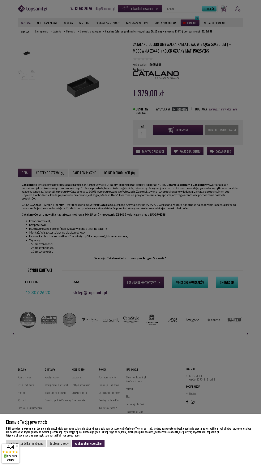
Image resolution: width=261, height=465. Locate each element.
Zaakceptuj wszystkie (88, 443)
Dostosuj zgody (59, 443)
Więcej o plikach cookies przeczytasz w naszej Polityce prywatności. (43, 435)
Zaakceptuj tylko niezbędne (26, 443)
